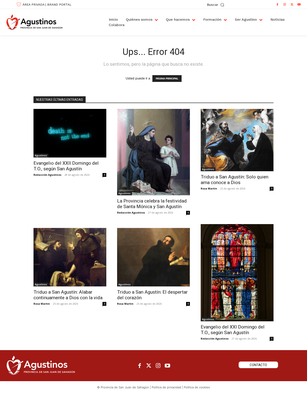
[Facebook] (277, 4)
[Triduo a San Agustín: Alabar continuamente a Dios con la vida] (69, 255)
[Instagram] (284, 4)
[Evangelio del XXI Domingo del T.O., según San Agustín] (237, 272)
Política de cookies (197, 387)
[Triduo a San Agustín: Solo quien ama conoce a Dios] (237, 140)
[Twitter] (148, 365)
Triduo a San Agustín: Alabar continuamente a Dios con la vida (68, 294)
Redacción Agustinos (47, 174)
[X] (291, 4)
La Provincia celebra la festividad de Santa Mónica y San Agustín (152, 203)
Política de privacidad (166, 387)
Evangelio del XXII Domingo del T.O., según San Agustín (66, 165)
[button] (216, 4)
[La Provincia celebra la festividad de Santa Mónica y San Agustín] (153, 152)
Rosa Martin (209, 188)
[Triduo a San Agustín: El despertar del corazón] (153, 255)
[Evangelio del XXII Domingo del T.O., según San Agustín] (69, 133)
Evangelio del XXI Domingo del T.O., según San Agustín (233, 329)
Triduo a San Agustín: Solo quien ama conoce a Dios (234, 179)
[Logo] (39, 22)
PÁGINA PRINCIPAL (167, 78)
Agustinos (41, 155)
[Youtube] (299, 4)
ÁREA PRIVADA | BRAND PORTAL (46, 4)
